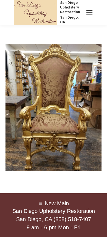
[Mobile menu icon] (89, 12)
